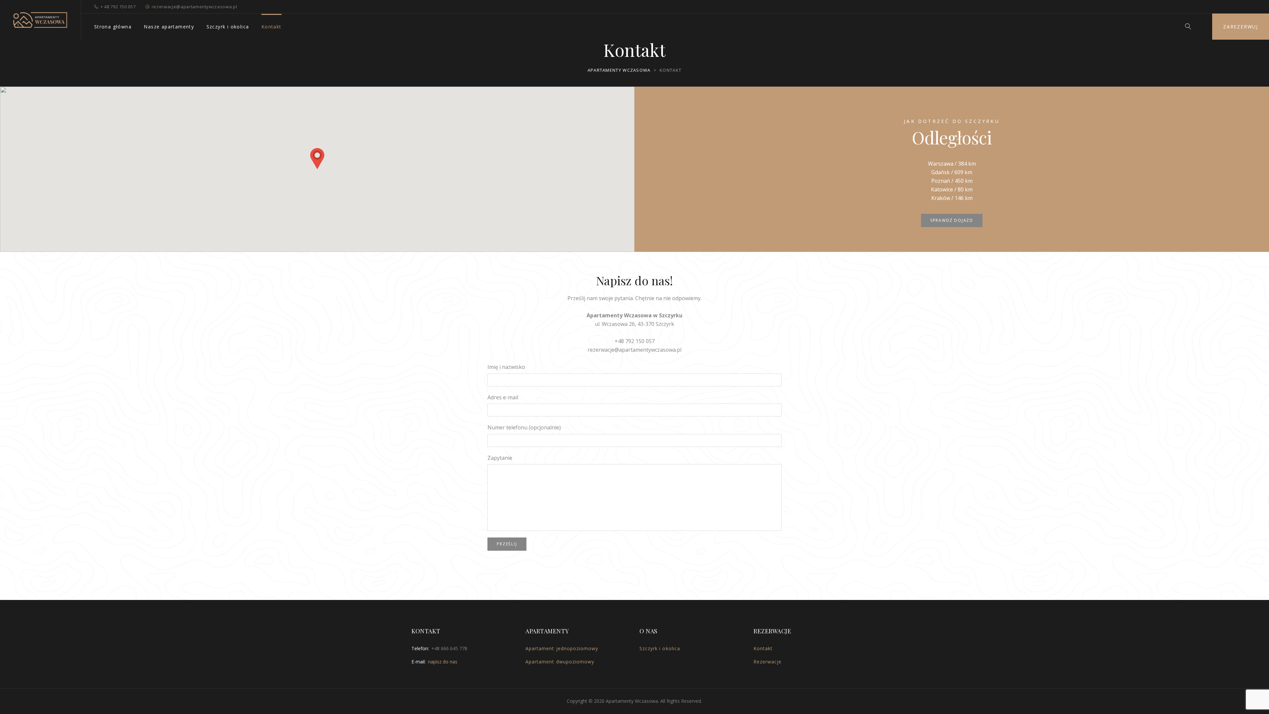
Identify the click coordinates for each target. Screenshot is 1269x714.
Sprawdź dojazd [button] (951, 220)
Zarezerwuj (1240, 26)
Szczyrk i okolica (228, 26)
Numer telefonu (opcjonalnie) (524, 427)
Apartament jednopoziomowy (561, 648)
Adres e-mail (502, 397)
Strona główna (113, 26)
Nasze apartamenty (169, 26)
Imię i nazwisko (506, 367)
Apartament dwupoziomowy (559, 661)
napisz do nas (442, 661)
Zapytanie (499, 457)
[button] (317, 158)
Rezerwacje (767, 661)
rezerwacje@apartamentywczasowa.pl (194, 7)
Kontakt (271, 26)
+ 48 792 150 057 (117, 7)
